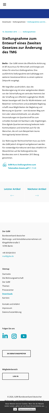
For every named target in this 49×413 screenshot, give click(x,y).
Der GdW (6, 282)
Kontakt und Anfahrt (11, 304)
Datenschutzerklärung (11, 312)
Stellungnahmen (19, 22)
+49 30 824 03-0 (8, 253)
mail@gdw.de (8, 256)
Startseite (6, 274)
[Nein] (46, 407)
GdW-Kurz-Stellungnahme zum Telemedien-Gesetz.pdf (22, 166)
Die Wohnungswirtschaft (12, 278)
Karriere (5, 298)
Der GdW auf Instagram (14, 336)
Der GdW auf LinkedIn (5, 336)
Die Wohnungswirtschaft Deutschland (32, 4)
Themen (5, 286)
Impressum (7, 308)
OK (15, 409)
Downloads (6, 22)
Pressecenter (8, 290)
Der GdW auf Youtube (23, 336)
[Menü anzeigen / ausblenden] (4, 4)
